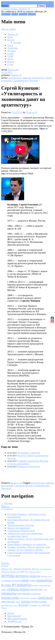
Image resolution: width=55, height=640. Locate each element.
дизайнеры (6, 580)
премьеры (9, 593)
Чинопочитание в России (20, 525)
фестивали (5, 605)
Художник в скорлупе (28, 452)
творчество (8, 601)
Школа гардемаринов (18, 528)
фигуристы (14, 605)
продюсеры (23, 593)
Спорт (10, 53)
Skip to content (8, 29)
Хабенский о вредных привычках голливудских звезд (25, 534)
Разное (10, 61)
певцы (24, 589)
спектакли (45, 597)
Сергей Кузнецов (23, 485)
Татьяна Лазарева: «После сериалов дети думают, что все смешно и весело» (28, 548)
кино (25, 580)
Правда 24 (12, 34)
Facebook (6, 14)
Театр (10, 45)
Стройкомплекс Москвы (25, 80)
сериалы (33, 598)
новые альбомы (44, 585)
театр (18, 602)
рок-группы (24, 598)
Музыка (11, 50)
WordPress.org (14, 621)
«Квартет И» (6, 569)
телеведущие (38, 601)
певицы (13, 589)
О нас (10, 64)
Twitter (14, 14)
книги (33, 580)
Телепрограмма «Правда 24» (16, 8)
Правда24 (5, 571)
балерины (44, 576)
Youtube (32, 14)
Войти (10, 613)
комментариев (17, 618)
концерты (44, 580)
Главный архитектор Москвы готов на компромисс (27, 462)
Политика (12, 48)
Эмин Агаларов (35, 572)
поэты (44, 590)
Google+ (23, 14)
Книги (10, 39)
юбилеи (46, 605)
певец (4, 589)
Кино (10, 37)
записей (14, 616)
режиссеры (10, 597)
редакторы (35, 593)
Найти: (5, 5)
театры (25, 601)
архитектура (14, 78)
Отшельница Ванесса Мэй (21, 530)
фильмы (23, 605)
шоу (39, 605)
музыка (6, 585)
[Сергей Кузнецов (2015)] (12, 199)
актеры (8, 575)
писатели (36, 589)
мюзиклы (35, 585)
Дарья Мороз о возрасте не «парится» (26, 544)
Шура (27, 572)
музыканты (21, 584)
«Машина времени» (22, 569)
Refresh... (6, 563)
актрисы (22, 576)
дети (49, 576)
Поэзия (17, 42)
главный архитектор (32, 78)
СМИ (10, 56)
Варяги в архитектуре (28, 466)
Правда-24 (13, 69)
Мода (10, 59)
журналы (16, 580)
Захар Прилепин (45, 569)
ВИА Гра (35, 569)
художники (33, 605)
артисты (34, 575)
